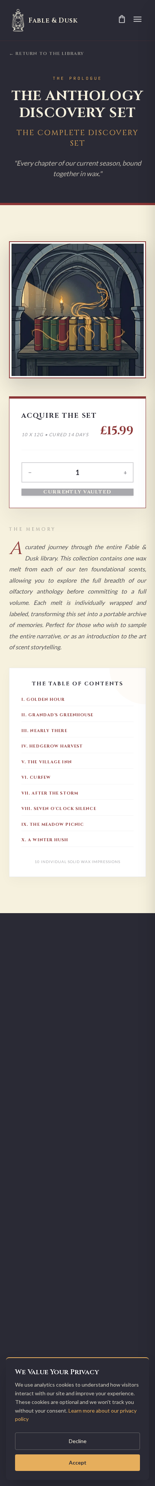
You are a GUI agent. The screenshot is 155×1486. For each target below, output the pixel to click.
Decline (78, 1441)
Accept (78, 1462)
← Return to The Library (46, 53)
